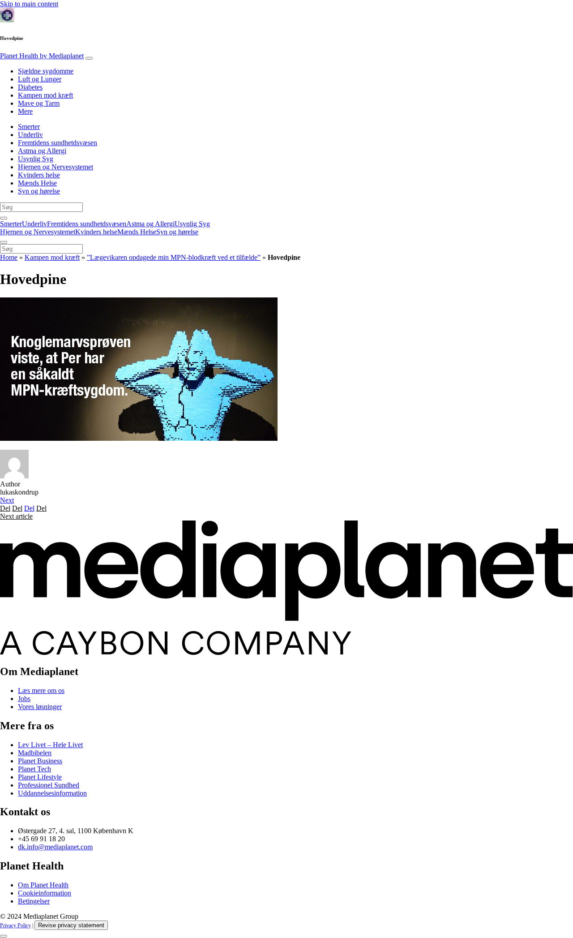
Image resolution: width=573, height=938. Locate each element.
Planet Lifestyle (40, 777)
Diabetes (30, 87)
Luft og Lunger (39, 79)
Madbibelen (34, 753)
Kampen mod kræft (45, 95)
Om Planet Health (43, 885)
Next (7, 500)
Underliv (30, 134)
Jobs (24, 698)
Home (8, 257)
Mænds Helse (37, 183)
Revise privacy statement (71, 925)
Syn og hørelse (39, 191)
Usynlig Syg (35, 159)
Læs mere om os (41, 690)
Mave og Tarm (39, 103)
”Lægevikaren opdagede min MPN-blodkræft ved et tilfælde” (174, 257)
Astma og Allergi (42, 151)
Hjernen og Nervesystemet (55, 167)
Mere (25, 111)
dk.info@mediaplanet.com (55, 847)
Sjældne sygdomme (45, 71)
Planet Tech (34, 769)
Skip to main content (29, 4)
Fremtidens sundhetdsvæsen (57, 142)
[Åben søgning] (3, 218)
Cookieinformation (44, 893)
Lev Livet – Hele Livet (50, 745)
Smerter (29, 126)
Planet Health (42, 56)
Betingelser (34, 901)
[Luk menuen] (3, 242)
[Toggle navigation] (89, 58)
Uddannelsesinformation (52, 793)
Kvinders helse (39, 175)
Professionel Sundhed (48, 785)
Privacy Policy (15, 925)
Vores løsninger (40, 706)
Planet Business (40, 761)
